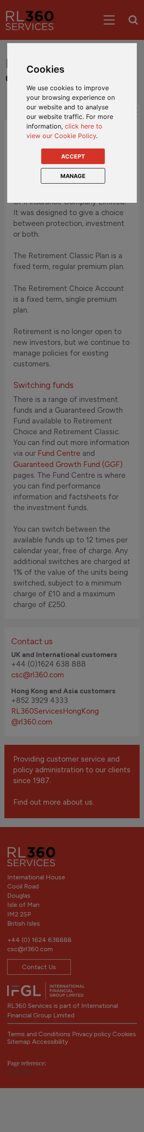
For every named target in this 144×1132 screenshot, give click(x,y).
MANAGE (73, 175)
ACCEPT (73, 156)
